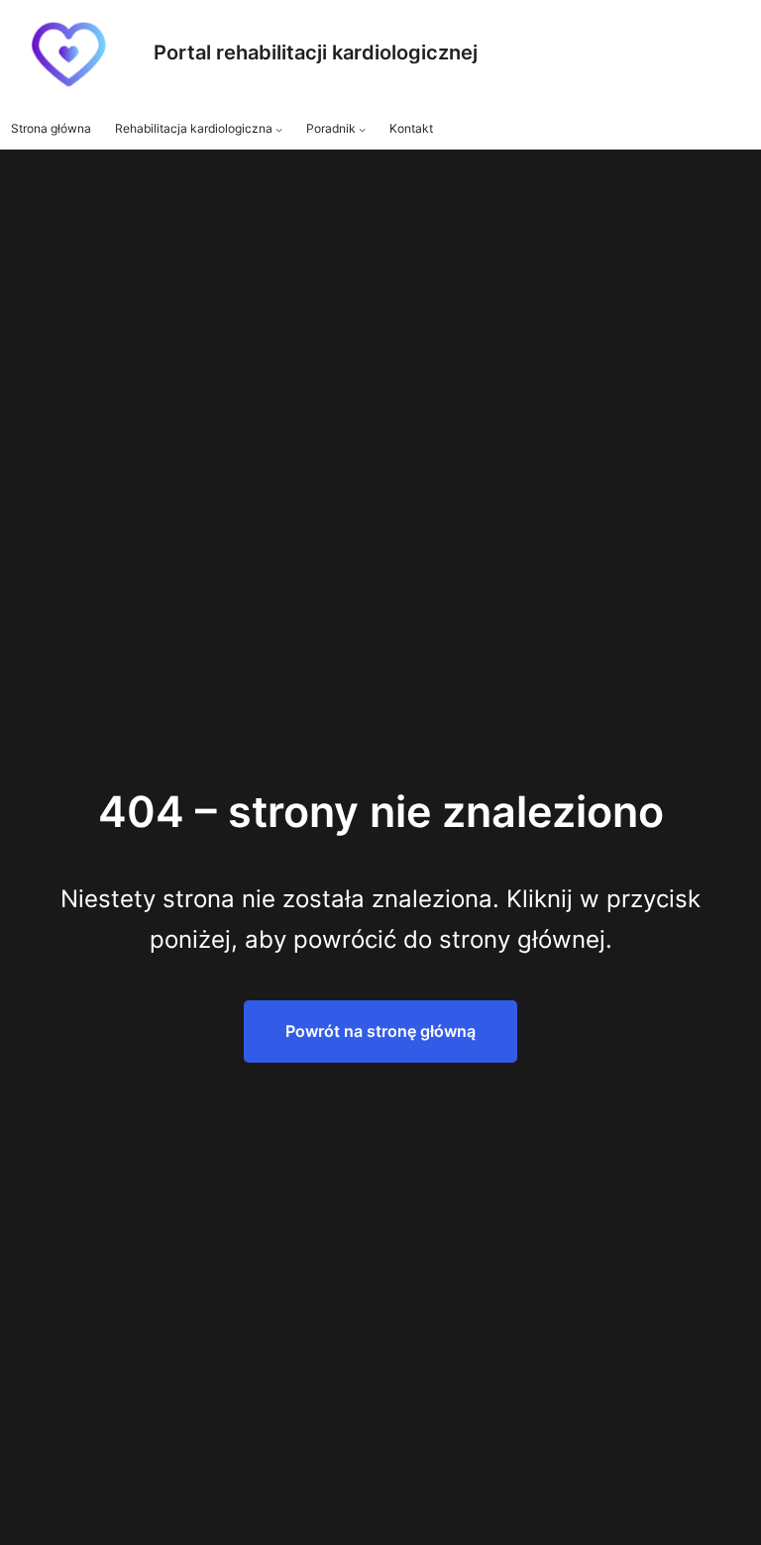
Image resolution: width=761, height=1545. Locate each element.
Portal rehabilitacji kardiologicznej (316, 52)
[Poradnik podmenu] (362, 129)
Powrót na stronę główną (380, 1031)
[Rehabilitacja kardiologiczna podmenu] (278, 129)
